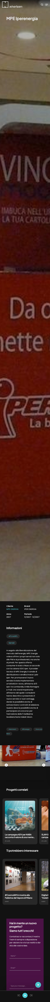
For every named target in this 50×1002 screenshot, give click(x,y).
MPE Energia (12, 609)
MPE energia (26, 729)
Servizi (11, 643)
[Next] (43, 765)
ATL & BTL (13, 636)
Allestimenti (12, 729)
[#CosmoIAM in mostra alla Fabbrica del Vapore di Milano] (20, 876)
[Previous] (6, 765)
